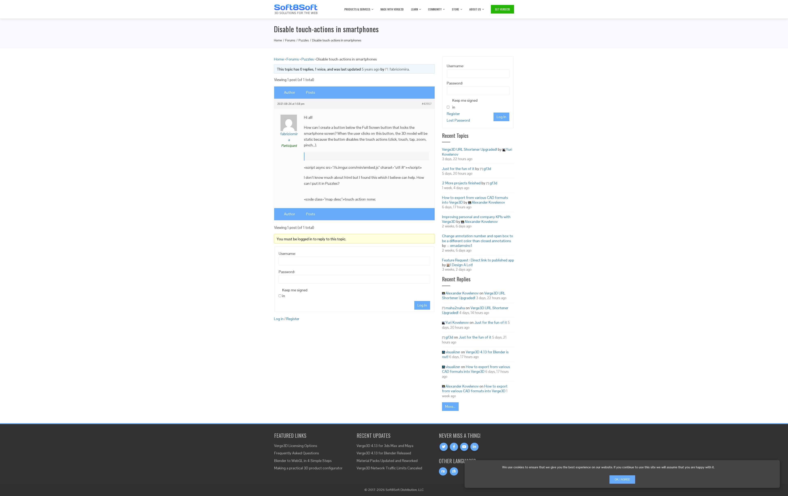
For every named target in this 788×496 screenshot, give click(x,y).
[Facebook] (454, 447)
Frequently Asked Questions (296, 453)
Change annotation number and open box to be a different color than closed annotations (477, 238)
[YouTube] (464, 447)
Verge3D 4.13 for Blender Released (384, 453)
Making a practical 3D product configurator (308, 468)
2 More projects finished (461, 183)
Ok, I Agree (622, 479)
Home (279, 59)
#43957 (427, 104)
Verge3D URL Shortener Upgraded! (469, 149)
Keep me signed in (294, 293)
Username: (287, 253)
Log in (279, 318)
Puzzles (307, 59)
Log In (422, 305)
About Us (475, 9)
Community (435, 9)
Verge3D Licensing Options (295, 445)
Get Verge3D (502, 9)
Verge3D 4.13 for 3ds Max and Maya (385, 445)
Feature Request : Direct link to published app (478, 260)
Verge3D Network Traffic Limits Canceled (389, 468)
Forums (292, 59)
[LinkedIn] (474, 447)
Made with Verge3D (392, 9)
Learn (414, 9)
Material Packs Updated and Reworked (387, 460)
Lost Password (458, 120)
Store (455, 9)
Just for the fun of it (458, 168)
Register (292, 318)
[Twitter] (444, 447)
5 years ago (371, 69)
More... (450, 406)
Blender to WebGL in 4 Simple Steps (303, 460)
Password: (287, 271)
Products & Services (357, 9)
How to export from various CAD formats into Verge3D (476, 369)
